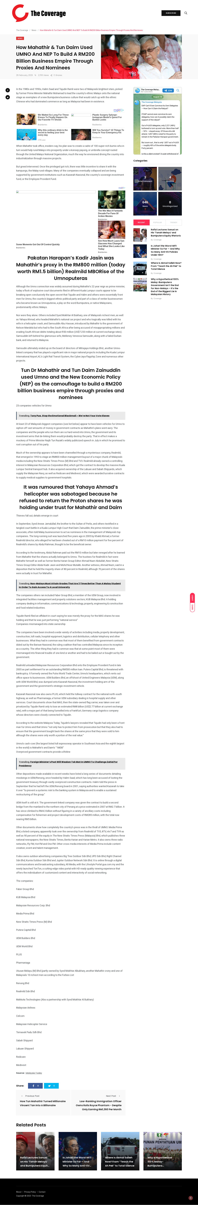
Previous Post (32, 1096)
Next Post (111, 1096)
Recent (141, 222)
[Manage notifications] (191, 1198)
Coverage (157, 240)
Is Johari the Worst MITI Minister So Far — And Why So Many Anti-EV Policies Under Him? (165, 250)
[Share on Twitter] (8, 97)
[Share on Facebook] (8, 90)
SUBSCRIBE (171, 13)
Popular (157, 222)
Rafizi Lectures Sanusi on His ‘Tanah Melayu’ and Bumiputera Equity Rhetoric (166, 232)
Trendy (173, 222)
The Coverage (38, 1196)
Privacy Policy (30, 1192)
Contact (42, 1192)
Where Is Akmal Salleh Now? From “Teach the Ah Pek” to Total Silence (166, 266)
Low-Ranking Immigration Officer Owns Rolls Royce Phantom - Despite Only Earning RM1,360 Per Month (98, 1105)
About (18, 1192)
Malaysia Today (34, 1073)
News (20, 38)
